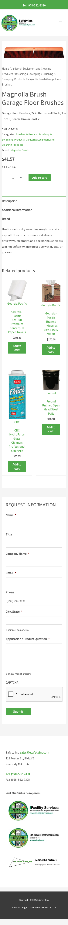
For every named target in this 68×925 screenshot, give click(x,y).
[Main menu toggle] (61, 22)
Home (5, 68)
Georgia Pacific (17, 303)
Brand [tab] (6, 219)
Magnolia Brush (20, 150)
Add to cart (39, 177)
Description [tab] (9, 201)
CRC (17, 422)
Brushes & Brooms (27, 134)
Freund (51, 393)
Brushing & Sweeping (27, 74)
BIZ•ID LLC (51, 907)
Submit (18, 711)
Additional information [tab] (17, 210)
